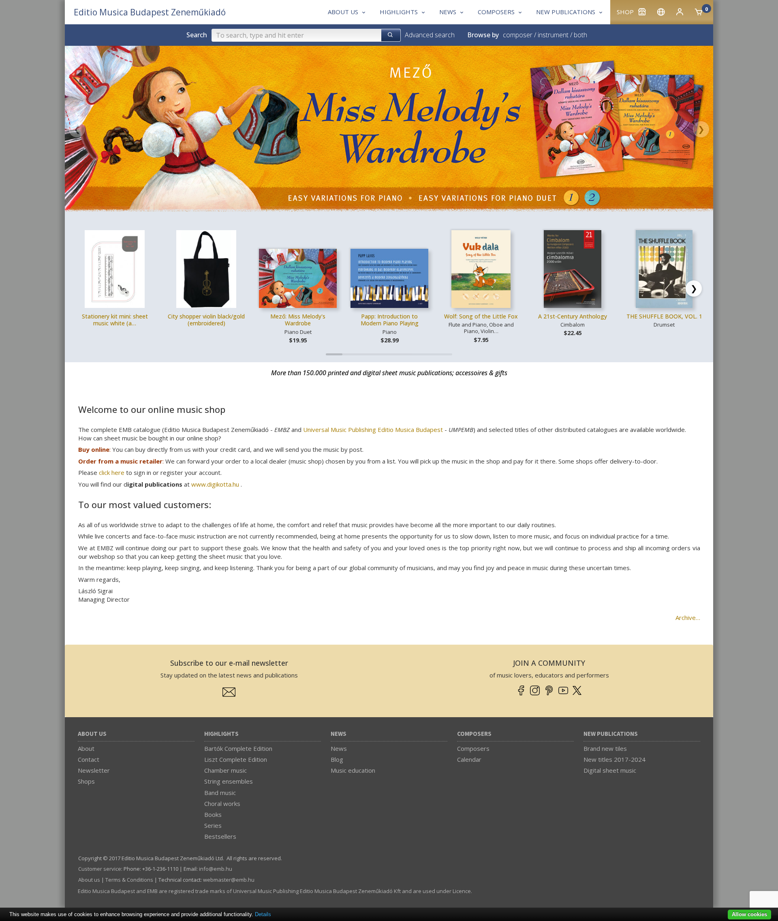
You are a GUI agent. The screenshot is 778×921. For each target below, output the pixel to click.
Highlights (221, 734)
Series (213, 825)
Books (213, 814)
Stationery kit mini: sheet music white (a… (115, 319)
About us (92, 734)
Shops (86, 781)
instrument (553, 34)
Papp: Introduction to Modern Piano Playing (390, 319)
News (338, 734)
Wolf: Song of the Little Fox (481, 316)
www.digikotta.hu (215, 484)
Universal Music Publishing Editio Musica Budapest (373, 429)
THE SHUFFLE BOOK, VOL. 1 (664, 316)
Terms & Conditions (129, 879)
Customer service (99, 868)
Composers (474, 734)
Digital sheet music (610, 770)
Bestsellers (220, 836)
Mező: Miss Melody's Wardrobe (297, 319)
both (580, 34)
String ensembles (228, 781)
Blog (337, 759)
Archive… (687, 617)
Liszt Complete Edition (235, 759)
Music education (353, 770)
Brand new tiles (605, 748)
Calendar (469, 759)
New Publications (611, 734)
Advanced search (430, 35)
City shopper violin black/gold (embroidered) (206, 319)
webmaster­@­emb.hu (228, 879)
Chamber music (225, 770)
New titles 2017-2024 (614, 759)
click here (111, 472)
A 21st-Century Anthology (572, 316)
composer (517, 34)
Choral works (222, 803)
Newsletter (94, 770)
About (86, 748)
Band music (220, 793)
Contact (88, 759)
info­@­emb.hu (215, 868)
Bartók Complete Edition (238, 748)
